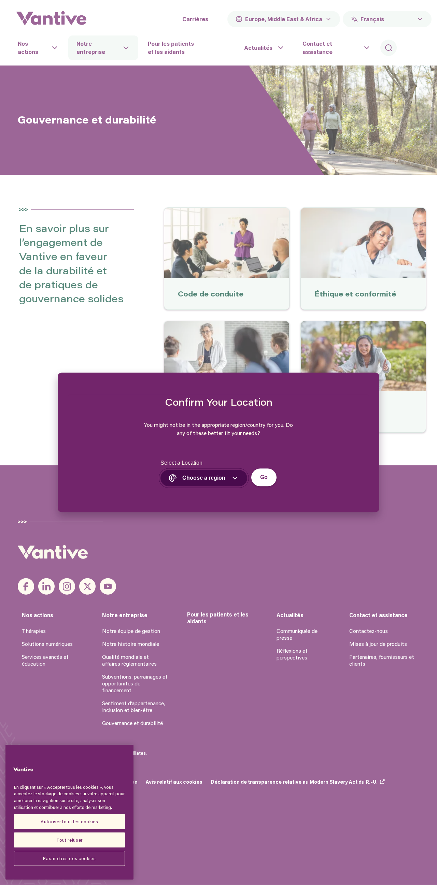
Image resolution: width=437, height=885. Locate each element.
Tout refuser (69, 840)
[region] (69, 812)
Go (264, 477)
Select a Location (181, 463)
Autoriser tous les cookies (69, 821)
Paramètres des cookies (69, 858)
